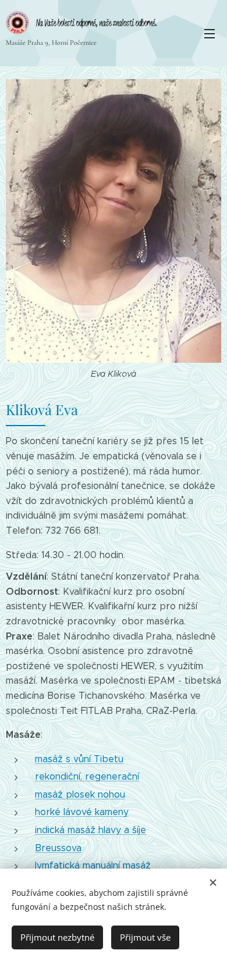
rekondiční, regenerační (87, 776)
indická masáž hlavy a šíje (90, 829)
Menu (209, 33)
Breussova (58, 847)
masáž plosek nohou (80, 794)
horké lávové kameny (82, 811)
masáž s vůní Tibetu (79, 758)
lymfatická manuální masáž (93, 865)
